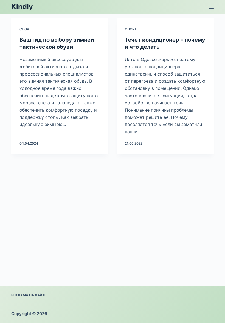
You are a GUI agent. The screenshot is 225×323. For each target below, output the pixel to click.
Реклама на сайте (28, 295)
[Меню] (211, 6)
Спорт (25, 29)
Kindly (22, 6)
